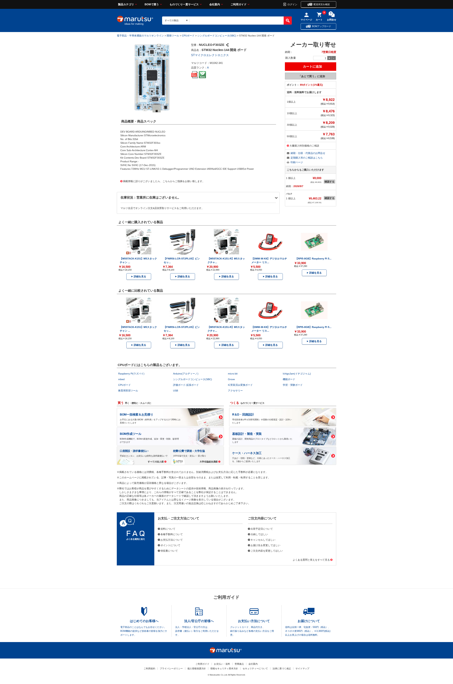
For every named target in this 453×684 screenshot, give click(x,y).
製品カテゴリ (126, 4)
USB (175, 390)
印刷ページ (297, 162)
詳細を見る (140, 276)
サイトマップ (302, 668)
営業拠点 (239, 664)
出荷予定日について (262, 528)
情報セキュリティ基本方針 (224, 668)
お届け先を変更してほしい (265, 545)
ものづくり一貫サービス (184, 4)
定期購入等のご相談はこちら (307, 157)
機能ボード (289, 379)
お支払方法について (171, 539)
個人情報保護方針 (196, 668)
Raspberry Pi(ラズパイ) (131, 373)
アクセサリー (235, 390)
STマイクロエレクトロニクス (210, 55)
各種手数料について (171, 534)
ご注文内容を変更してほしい (267, 550)
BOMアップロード (321, 26)
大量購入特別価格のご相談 (304, 145)
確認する (329, 181)
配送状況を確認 (322, 4)
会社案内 (214, 4)
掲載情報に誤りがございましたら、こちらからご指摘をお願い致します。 (164, 181)
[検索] (288, 20)
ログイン (292, 4)
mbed (121, 379)
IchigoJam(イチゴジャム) (297, 373)
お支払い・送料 (222, 664)
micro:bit (232, 373)
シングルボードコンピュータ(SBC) (216, 35)
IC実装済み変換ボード (240, 385)
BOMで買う (152, 4)
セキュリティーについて (255, 668)
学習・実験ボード (293, 385)
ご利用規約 (149, 668)
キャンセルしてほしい (263, 539)
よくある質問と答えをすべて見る (311, 559)
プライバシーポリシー (171, 668)
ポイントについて (170, 545)
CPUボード (188, 35)
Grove (231, 379)
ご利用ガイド (238, 4)
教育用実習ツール (128, 390)
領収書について (169, 550)
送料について (167, 528)
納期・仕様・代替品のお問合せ (308, 153)
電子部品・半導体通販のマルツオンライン (140, 35)
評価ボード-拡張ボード (186, 385)
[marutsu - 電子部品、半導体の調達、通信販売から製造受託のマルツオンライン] (135, 20)
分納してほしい (259, 534)
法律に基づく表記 (282, 668)
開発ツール (173, 35)
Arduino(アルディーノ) (185, 373)
